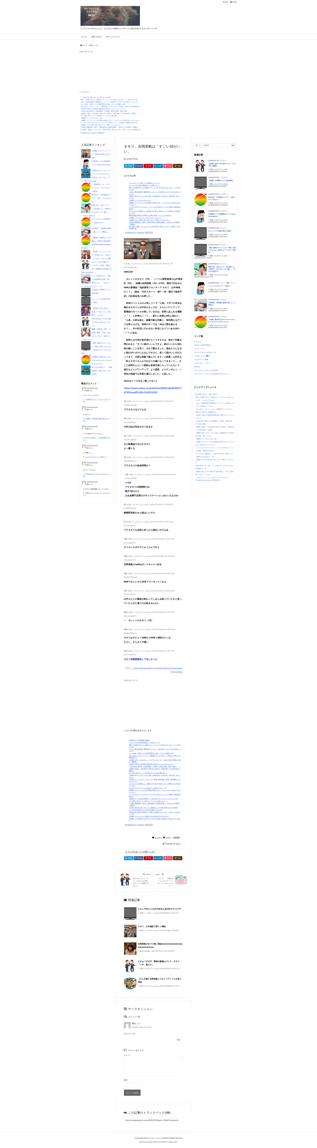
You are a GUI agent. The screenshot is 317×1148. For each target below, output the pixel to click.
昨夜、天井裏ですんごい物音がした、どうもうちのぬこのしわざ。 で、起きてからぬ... (109, 99)
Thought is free (172, 1142)
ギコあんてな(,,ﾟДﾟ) (202, 356)
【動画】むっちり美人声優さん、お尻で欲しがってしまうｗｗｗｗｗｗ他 (153, 799)
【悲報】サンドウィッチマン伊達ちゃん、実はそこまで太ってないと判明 (101, 254)
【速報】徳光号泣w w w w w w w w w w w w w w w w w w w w (102, 360)
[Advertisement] (153, 70)
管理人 (178, 844)
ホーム (84, 45)
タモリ (168, 837)
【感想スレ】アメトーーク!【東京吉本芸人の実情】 (101, 154)
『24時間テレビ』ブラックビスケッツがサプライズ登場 (101, 187)
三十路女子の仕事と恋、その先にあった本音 (95, 97)
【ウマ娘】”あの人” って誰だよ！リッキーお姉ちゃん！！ (148, 801)
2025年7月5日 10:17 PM (141, 1027)
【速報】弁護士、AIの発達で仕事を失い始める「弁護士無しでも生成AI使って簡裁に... (109, 113)
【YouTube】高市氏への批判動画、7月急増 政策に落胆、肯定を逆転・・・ (106, 111)
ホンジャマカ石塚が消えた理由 (219, 231)
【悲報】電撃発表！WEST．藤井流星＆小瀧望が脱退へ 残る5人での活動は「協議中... (109, 127)
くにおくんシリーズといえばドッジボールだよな (211, 477)
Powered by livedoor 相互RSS (92, 133)
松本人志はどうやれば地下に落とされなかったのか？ (101, 322)
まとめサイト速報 (201, 359)
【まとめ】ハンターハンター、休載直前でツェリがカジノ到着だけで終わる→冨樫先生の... (110, 106)
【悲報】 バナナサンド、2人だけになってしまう (145, 218)
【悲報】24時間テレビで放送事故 (220, 180)
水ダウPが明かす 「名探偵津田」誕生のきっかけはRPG (102, 370)
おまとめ (197, 341)
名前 (125, 1080)
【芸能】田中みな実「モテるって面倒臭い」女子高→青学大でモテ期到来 (153, 807)
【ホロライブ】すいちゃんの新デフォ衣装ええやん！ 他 (147, 788)
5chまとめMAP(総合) (202, 345)
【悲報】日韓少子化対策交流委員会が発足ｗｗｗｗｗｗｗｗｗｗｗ (102, 109)
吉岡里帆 (176, 837)
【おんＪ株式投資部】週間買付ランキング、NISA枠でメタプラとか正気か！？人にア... (109, 102)
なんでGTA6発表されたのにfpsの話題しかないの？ (146, 810)
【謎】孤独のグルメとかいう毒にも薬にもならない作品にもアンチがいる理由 (222, 250)
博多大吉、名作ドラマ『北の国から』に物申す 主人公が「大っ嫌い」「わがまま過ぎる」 (222, 269)
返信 (178, 1040)
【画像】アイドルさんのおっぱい (91, 118)
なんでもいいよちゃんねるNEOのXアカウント (212, 374)
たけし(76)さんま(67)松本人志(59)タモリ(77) (159, 909)
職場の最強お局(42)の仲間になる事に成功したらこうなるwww (150, 215)
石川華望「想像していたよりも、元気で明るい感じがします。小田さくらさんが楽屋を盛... (110, 129)
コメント (127, 1055)
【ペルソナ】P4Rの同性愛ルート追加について (144, 185)
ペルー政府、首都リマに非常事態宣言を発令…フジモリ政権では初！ (103, 104)
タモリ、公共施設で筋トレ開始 (152, 926)
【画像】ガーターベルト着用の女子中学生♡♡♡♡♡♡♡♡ (149, 816)
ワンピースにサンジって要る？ (219, 286)
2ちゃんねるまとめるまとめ (205, 352)
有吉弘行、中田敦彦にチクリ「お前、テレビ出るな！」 (101, 198)
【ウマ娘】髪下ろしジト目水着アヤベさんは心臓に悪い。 (99, 116)
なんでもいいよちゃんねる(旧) (206, 370)
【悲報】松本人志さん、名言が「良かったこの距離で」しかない (101, 311)
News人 (197, 367)
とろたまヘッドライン (202, 363)
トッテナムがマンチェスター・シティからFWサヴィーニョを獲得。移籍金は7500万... (109, 123)
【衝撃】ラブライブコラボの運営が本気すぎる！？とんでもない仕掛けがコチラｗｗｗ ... (110, 120)
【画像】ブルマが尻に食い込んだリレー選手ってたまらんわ (100, 125)
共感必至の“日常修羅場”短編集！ (140, 740)
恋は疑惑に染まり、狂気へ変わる (206, 394)
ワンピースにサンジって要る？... (96, 457)
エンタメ (95, 45)
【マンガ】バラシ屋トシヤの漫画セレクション (144, 183)
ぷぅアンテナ (199, 349)
